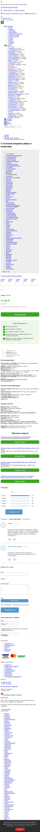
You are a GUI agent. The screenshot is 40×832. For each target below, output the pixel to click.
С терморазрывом (13, 73)
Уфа (5, 819)
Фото (7, 122)
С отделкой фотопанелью (13, 165)
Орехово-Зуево (8, 791)
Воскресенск (7, 728)
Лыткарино (7, 771)
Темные (8, 226)
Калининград (8, 753)
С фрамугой (11, 100)
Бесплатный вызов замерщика (9, 7)
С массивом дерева (11, 157)
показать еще (5, 271)
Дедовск (6, 731)
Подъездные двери (13, 79)
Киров (6, 756)
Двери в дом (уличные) (11, 666)
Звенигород (7, 746)
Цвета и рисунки (14, 36)
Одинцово (7, 787)
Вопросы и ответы (14, 35)
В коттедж (9, 180)
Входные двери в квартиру (11, 138)
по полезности (26, 519)
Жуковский (7, 744)
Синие (7, 227)
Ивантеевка (7, 749)
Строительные (10, 202)
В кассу (8, 198)
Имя (2, 620)
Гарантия (7, 651)
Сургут (6, 812)
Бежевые (8, 233)
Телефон (4, 624)
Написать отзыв (14, 512)
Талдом (6, 813)
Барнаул (6, 713)
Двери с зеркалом (11, 160)
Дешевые (11, 113)
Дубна (6, 740)
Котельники (7, 760)
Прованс (8, 236)
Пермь (6, 794)
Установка (9, 120)
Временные (9, 254)
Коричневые (9, 221)
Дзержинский (8, 732)
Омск (5, 788)
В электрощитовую (11, 199)
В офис (8, 195)
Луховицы (7, 769)
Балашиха (7, 715)
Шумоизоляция (12, 86)
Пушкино (7, 797)
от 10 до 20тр (9, 269)
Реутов (6, 800)
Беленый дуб (9, 235)
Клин (5, 757)
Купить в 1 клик (20, 314)
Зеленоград (7, 747)
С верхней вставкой (13, 110)
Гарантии (12, 42)
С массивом (11, 51)
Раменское (7, 799)
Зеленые (8, 224)
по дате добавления (15, 519)
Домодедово (7, 737)
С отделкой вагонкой (12, 164)
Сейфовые (9, 232)
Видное (6, 721)
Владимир (7, 722)
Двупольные (9, 210)
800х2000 (8, 255)
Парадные (11, 85)
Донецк (6, 738)
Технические (11, 76)
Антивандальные (13, 91)
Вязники (6, 729)
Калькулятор (9, 356)
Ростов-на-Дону (8, 802)
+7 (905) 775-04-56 (19, 10)
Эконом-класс (12, 114)
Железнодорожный (9, 743)
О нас (10, 27)
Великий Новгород (9, 719)
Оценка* (3, 579)
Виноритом (9, 171)
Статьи (11, 38)
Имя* (2, 572)
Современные (9, 239)
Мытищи (6, 777)
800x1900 (8, 257)
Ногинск (6, 784)
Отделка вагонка (12, 55)
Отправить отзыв (9, 610)
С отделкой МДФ (13, 50)
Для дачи (8, 179)
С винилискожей (13, 54)
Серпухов (7, 808)
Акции (11, 39)
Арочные (10, 97)
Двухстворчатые (10, 213)
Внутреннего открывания (15, 94)
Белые (10, 60)
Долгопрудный (6, 709)
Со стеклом (11, 63)
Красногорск (8, 762)
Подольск (7, 796)
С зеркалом (11, 48)
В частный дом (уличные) (13, 177)
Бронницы (7, 718)
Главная (6, 135)
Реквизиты (12, 30)
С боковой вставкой (11, 242)
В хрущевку (9, 185)
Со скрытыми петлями (14, 101)
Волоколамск (8, 725)
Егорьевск (7, 741)
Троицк (6, 816)
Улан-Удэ (7, 818)
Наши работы (13, 32)
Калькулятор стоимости (15, 33)
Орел (5, 790)
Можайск (7, 774)
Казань (6, 752)
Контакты (9, 123)
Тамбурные (9, 188)
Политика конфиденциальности (24, 825)
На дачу (10, 80)
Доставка (9, 119)
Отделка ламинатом (13, 57)
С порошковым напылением (14, 155)
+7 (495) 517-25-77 (8, 10)
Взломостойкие (12, 106)
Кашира (6, 754)
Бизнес (8, 248)
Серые (7, 223)
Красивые (8, 173)
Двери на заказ (12, 61)
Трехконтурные (12, 92)
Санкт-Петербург (9, 805)
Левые (7, 252)
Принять (20, 829)
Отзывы (11, 29)
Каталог (8, 45)
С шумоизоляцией (13, 98)
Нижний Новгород (9, 780)
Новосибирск (8, 782)
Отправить (5, 635)
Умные (8, 245)
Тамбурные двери (13, 75)
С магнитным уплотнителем (14, 238)
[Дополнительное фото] (4, 281)
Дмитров (6, 734)
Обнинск (6, 785)
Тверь (6, 815)
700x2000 (8, 258)
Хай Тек (8, 246)
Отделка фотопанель (14, 58)
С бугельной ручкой (13, 108)
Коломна (6, 759)
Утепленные (11, 72)
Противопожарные (13, 78)
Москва (6, 775)
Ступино (6, 810)
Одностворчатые (12, 103)
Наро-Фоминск (8, 778)
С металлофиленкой (11, 230)
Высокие (8, 190)
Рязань (6, 803)
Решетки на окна (9, 645)
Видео (11, 44)
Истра (6, 750)
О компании (9, 26)
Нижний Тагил (8, 781)
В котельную (11, 88)
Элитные (8, 263)
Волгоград (7, 724)
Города (11, 41)
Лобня (6, 768)
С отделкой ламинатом (12, 161)
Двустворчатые (12, 104)
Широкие (8, 251)
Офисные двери (12, 82)
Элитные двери (12, 116)
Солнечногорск (8, 809)
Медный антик (10, 229)
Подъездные (9, 186)
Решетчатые (11, 95)
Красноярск (7, 765)
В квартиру (11, 69)
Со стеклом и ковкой (14, 64)
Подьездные (7, 675)
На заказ (10, 117)
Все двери (11, 66)
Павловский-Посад (9, 793)
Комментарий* (5, 583)
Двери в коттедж (13, 83)
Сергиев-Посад (8, 806)
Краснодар (7, 763)
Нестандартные (12, 107)
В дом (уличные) (13, 70)
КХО (7, 201)
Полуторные (9, 241)
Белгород (7, 716)
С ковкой (8, 163)
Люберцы (7, 772)
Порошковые (11, 52)
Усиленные (9, 249)
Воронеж (6, 727)
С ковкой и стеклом (11, 260)
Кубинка (6, 766)
